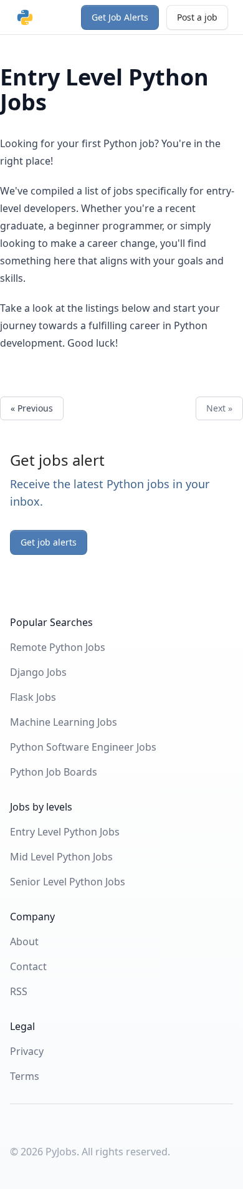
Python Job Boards (53, 772)
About (24, 941)
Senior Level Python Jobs (67, 881)
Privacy (27, 1051)
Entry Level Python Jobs (65, 832)
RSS (18, 991)
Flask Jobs (33, 697)
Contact (28, 966)
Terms (24, 1076)
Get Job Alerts (120, 17)
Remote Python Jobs (57, 647)
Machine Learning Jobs (63, 722)
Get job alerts (49, 542)
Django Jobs (38, 672)
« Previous (32, 408)
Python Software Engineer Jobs (83, 747)
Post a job (197, 17)
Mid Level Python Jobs (61, 857)
